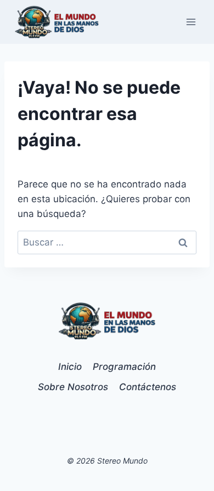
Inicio (70, 366)
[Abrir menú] (191, 21)
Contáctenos (147, 386)
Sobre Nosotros (73, 386)
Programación (124, 366)
